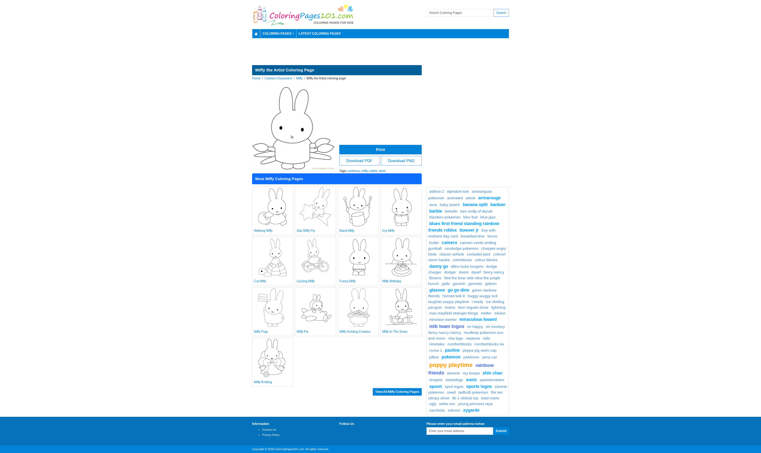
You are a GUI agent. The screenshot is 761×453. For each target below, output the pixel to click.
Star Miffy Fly (306, 230)
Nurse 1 (435, 350)
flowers (435, 278)
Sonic (471, 379)
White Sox (447, 404)
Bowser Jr (469, 230)
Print (380, 149)
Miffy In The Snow (394, 331)
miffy (364, 171)
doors (464, 272)
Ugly (432, 404)
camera (449, 242)
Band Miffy (346, 230)
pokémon (471, 357)
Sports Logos (479, 386)
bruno (492, 236)
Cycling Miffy (306, 281)
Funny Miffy (347, 281)
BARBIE (435, 211)
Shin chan (492, 372)
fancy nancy (494, 272)
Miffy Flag (261, 331)
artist (382, 171)
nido (486, 338)
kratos (450, 307)
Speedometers (492, 380)
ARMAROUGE (489, 197)
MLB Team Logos (446, 326)
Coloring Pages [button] (277, 33)
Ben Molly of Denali (476, 211)
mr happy (475, 327)
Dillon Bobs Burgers (467, 266)
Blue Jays (488, 217)
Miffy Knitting (263, 382)
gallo (446, 284)
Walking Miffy (263, 230)
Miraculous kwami (478, 319)
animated (455, 198)
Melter (486, 313)
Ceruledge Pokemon (462, 248)
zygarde (471, 410)
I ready (477, 302)
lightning (498, 307)
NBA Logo (455, 338)
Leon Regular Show (473, 307)
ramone (453, 373)
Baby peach (450, 205)
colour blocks (486, 260)
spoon (435, 386)
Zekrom (454, 410)
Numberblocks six (489, 344)
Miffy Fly (302, 331)
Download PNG (401, 161)
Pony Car (489, 357)
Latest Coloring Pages (320, 33)
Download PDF (359, 161)
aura (433, 205)
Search (501, 12)
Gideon (491, 284)
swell (451, 392)
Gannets (475, 284)
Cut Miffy (260, 281)
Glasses (437, 290)
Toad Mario (490, 398)
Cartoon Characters (278, 78)
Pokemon (451, 356)
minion (500, 313)
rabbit (373, 171)
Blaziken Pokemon (445, 217)
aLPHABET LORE (458, 191)
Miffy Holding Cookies (354, 331)
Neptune (473, 338)
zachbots (437, 410)
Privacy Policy (270, 434)
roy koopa (471, 373)
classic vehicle (451, 254)
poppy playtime (451, 364)
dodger (450, 272)
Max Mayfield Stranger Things (453, 313)
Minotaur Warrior (443, 319)
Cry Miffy (388, 230)
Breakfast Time (473, 236)
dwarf (476, 272)
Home (256, 78)
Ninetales (437, 344)
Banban (497, 204)
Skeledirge (454, 380)
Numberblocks (459, 344)
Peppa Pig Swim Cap (480, 350)
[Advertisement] (380, 52)
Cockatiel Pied (478, 254)
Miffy (299, 78)
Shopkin (436, 380)
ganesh (459, 284)
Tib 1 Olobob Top (465, 398)
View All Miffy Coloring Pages (397, 391)
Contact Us (269, 429)
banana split (475, 204)
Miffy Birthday (391, 281)
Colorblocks (462, 260)
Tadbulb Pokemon (473, 392)
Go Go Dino (458, 290)
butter (434, 243)
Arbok (470, 198)
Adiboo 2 (436, 191)
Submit (501, 431)
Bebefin (451, 211)
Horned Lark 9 (454, 296)
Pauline (452, 350)
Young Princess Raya (475, 404)
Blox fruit (470, 217)
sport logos (454, 387)
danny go (438, 266)
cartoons (354, 171)
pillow (434, 357)
